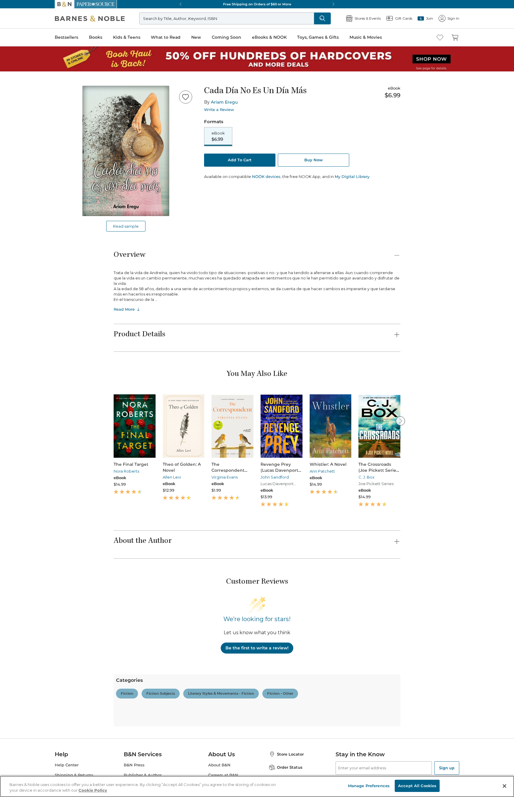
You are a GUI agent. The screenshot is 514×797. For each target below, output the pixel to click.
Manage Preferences (369, 785)
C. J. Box (366, 477)
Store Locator (290, 754)
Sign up (447, 767)
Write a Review (219, 109)
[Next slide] (400, 421)
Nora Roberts (126, 471)
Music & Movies (366, 37)
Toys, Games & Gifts (318, 37)
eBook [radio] (218, 136)
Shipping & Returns (74, 775)
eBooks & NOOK (269, 37)
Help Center (67, 765)
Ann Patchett (322, 471)
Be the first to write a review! (257, 648)
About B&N (219, 765)
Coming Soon (226, 37)
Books (95, 37)
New (196, 37)
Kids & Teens (126, 37)
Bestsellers (66, 37)
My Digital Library (352, 176)
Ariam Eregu (224, 102)
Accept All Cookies (417, 785)
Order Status (290, 767)
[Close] (504, 786)
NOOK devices (266, 176)
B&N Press (134, 765)
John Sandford (275, 477)
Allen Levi (172, 477)
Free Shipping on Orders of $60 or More (257, 4)
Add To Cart (240, 159)
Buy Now (313, 159)
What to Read (166, 37)
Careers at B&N (223, 775)
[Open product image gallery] (126, 151)
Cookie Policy (93, 790)
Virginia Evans (224, 477)
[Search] (322, 18)
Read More (124, 309)
